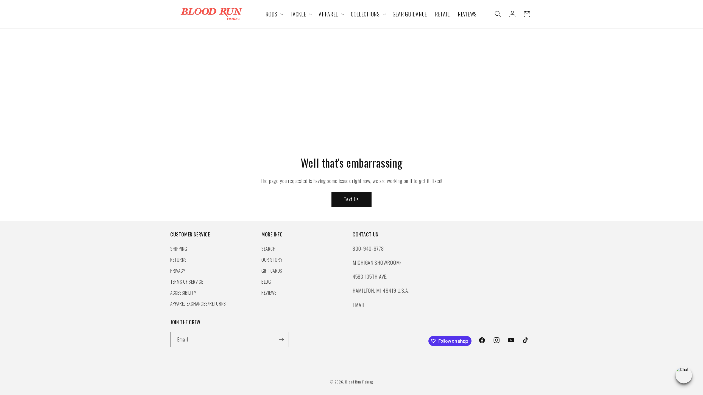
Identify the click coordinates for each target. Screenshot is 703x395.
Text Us (351, 199)
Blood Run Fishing (359, 382)
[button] (274, 14)
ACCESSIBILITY (183, 292)
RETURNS (178, 259)
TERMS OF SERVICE (186, 281)
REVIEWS (269, 292)
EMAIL (359, 305)
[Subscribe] (281, 339)
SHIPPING (178, 248)
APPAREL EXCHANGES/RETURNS (198, 303)
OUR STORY (271, 259)
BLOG (266, 281)
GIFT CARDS (271, 270)
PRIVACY (177, 270)
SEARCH (268, 248)
